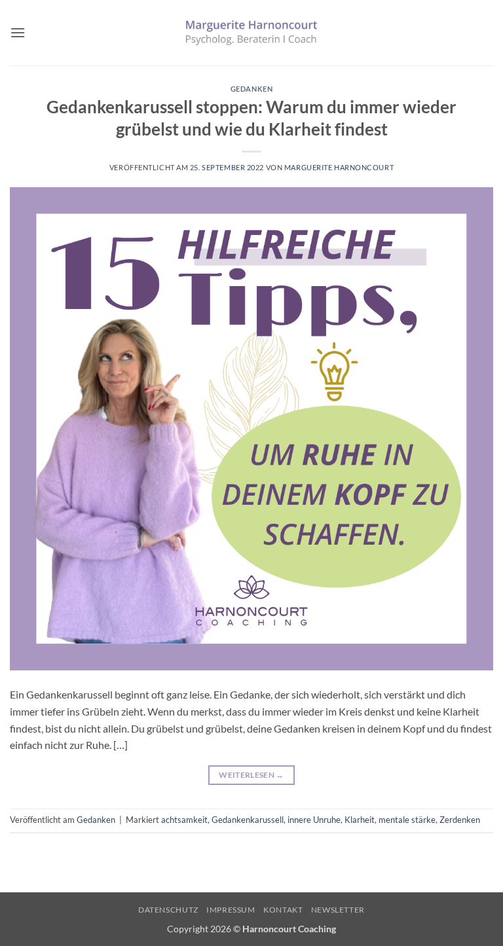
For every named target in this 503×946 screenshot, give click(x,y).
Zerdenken (459, 819)
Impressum (230, 910)
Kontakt (283, 910)
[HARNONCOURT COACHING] (251, 32)
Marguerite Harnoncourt (339, 167)
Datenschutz (168, 910)
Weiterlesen (251, 775)
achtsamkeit (184, 819)
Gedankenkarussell (248, 819)
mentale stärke (407, 819)
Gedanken (251, 88)
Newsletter (338, 910)
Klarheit (360, 819)
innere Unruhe (314, 819)
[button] (18, 32)
